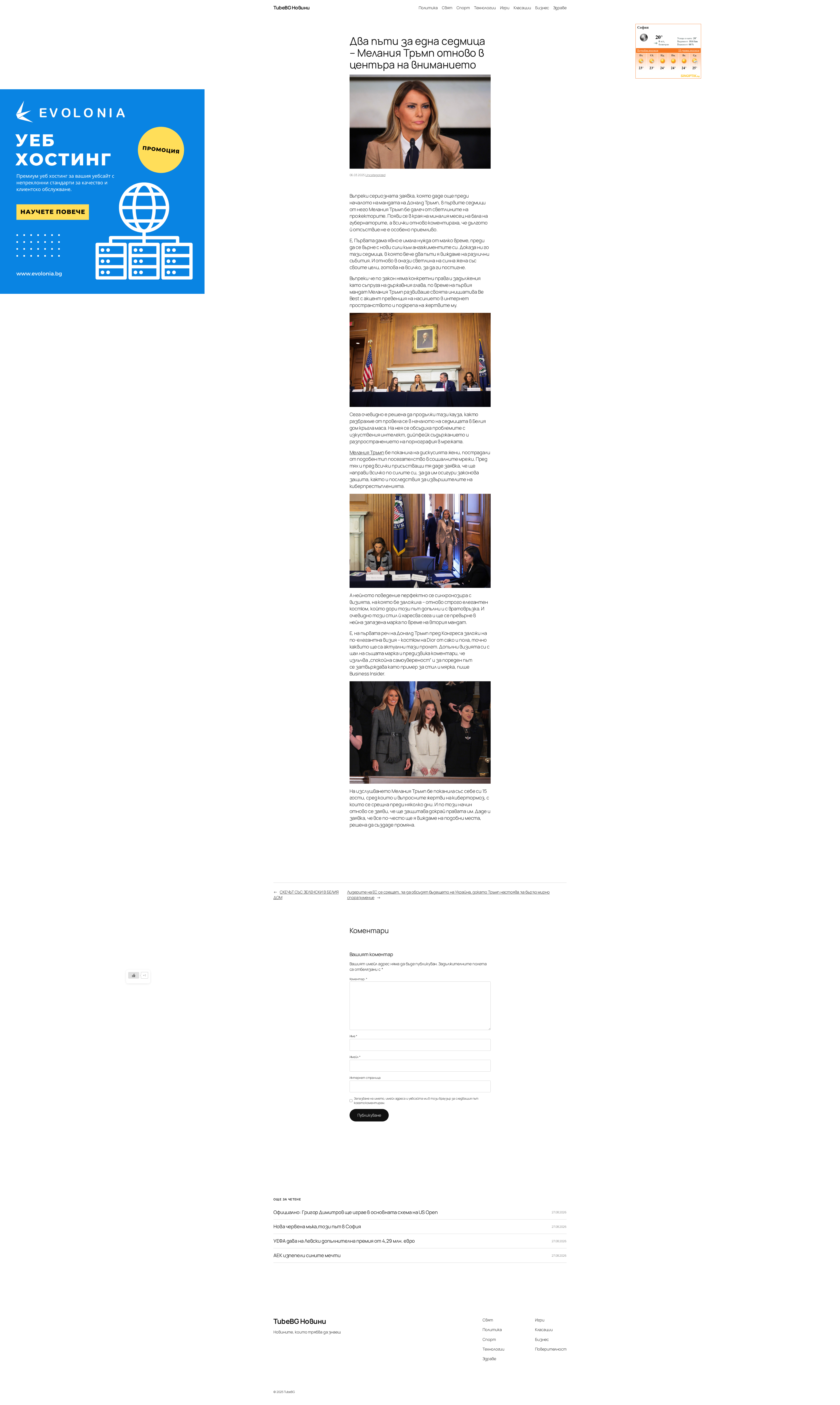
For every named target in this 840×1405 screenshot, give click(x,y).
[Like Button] (133, 975)
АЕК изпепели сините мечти (307, 1255)
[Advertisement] (102, 54)
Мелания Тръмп (367, 452)
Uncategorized (375, 175)
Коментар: (358, 979)
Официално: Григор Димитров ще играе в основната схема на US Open (355, 1212)
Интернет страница (365, 1078)
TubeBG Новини (291, 7)
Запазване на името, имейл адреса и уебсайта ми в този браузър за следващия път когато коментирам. (416, 1100)
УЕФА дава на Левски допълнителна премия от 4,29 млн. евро (344, 1241)
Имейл (355, 1057)
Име (353, 1036)
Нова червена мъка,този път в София (317, 1226)
